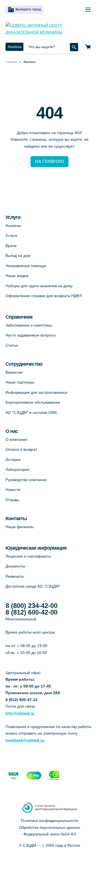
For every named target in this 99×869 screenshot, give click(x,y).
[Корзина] (88, 46)
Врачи (11, 245)
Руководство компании (26, 479)
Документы (15, 566)
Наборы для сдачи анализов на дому (39, 286)
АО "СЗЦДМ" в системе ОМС (31, 412)
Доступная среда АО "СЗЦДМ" (33, 586)
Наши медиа (17, 275)
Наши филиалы (20, 527)
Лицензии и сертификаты (28, 556)
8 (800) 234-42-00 (31, 605)
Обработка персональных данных (49, 827)
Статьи (12, 345)
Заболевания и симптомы (29, 325)
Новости (13, 489)
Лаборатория (17, 469)
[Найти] (74, 47)
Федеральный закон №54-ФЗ (49, 834)
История (13, 459)
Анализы (15, 47)
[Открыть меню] (88, 9)
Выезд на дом (18, 255)
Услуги (11, 235)
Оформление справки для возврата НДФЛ (44, 296)
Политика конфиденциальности (49, 820)
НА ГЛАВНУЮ (49, 161)
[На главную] (50, 29)
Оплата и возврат (21, 449)
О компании (16, 439)
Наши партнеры (20, 382)
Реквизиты (15, 576)
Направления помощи (26, 266)
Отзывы (12, 500)
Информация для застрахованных (37, 392)
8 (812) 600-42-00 (31, 612)
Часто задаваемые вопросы (31, 335)
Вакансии (14, 372)
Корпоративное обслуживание (33, 402)
